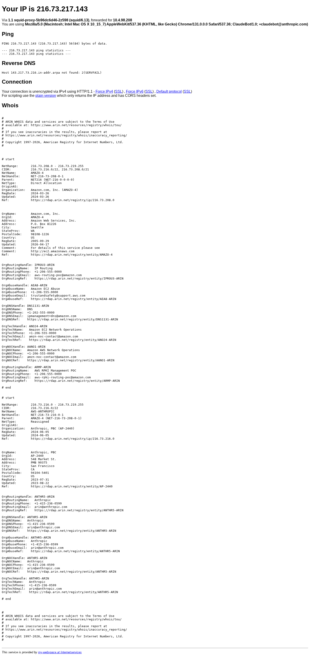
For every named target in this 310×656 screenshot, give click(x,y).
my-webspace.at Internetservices (60, 652)
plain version (45, 95)
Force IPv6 (134, 91)
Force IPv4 (104, 91)
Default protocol (169, 91)
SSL (118, 91)
